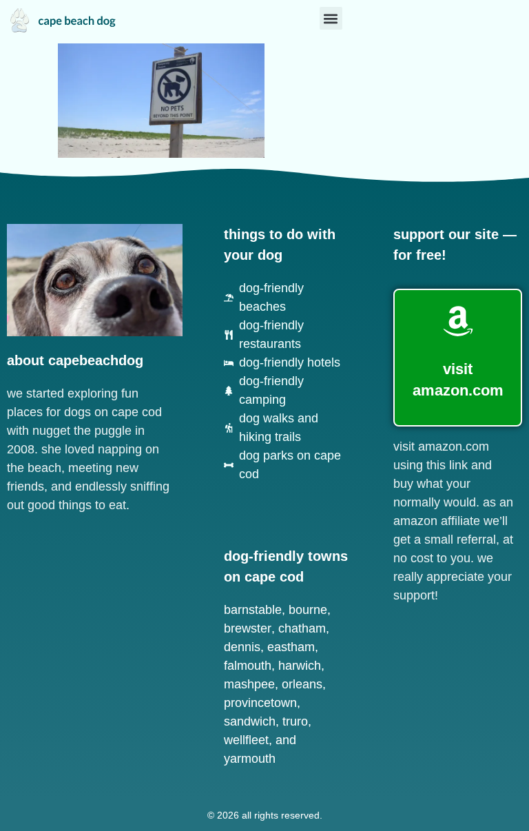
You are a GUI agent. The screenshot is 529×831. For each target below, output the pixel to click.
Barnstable (253, 610)
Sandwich (250, 721)
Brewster (247, 628)
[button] (331, 18)
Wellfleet (246, 740)
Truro (295, 721)
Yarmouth (250, 759)
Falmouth (247, 666)
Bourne (308, 610)
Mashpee (249, 684)
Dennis (242, 647)
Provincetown (260, 703)
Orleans (302, 684)
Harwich (299, 666)
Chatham (302, 628)
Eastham (291, 647)
